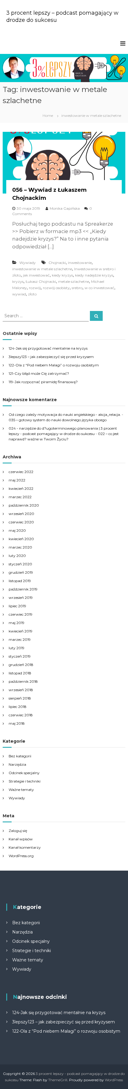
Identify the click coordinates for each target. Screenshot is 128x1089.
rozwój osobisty (56, 288)
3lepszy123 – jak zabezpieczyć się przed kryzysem (51, 356)
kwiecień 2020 (21, 539)
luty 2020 (17, 555)
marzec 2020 (20, 547)
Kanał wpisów (21, 839)
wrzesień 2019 (21, 597)
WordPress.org (21, 856)
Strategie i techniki (24, 781)
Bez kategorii (20, 756)
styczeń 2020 (20, 564)
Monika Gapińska (65, 208)
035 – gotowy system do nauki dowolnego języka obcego (58, 420)
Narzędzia (17, 764)
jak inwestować (36, 275)
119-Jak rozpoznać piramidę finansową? (43, 382)
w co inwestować (99, 288)
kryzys (18, 281)
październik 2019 (23, 589)
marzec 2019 (20, 639)
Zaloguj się (18, 830)
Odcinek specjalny (24, 773)
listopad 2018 (20, 673)
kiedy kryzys (62, 275)
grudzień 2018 (21, 664)
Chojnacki (57, 262)
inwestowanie (80, 262)
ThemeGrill (57, 1080)
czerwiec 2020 (21, 522)
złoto (32, 294)
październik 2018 (23, 681)
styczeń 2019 (20, 656)
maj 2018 (17, 723)
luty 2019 (16, 648)
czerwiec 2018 (21, 715)
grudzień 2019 (21, 572)
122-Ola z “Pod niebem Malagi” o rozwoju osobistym (54, 365)
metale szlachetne (73, 281)
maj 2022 (17, 480)
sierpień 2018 (20, 698)
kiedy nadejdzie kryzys (94, 275)
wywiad (19, 294)
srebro (77, 288)
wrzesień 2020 (21, 513)
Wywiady (27, 262)
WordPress (114, 1080)
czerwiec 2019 (20, 614)
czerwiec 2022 (21, 471)
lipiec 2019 (17, 606)
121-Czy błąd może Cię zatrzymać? (39, 373)
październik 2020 (24, 505)
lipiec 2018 (17, 706)
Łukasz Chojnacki (41, 281)
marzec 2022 (20, 497)
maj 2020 (17, 530)
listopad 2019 (20, 581)
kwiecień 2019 (20, 631)
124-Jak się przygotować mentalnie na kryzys (48, 348)
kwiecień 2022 (21, 488)
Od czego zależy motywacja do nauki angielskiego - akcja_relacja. (65, 414)
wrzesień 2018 (21, 690)
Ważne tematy (21, 789)
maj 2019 (16, 622)
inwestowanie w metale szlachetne (42, 269)
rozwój (35, 288)
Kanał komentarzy (25, 847)
